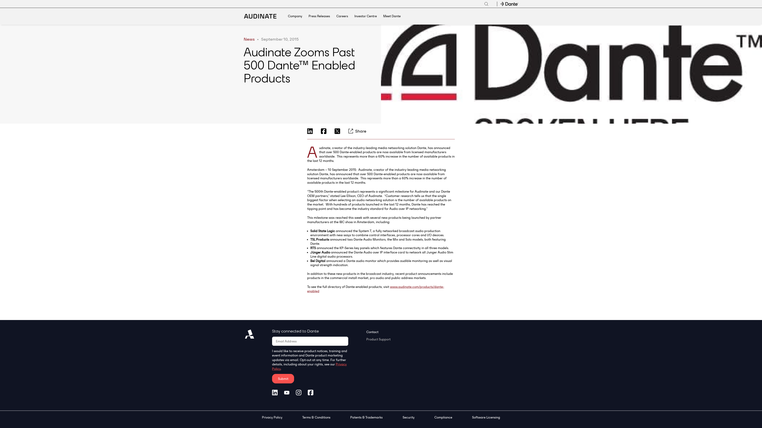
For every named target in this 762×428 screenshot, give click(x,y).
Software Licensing (486, 417)
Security (409, 417)
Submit (283, 379)
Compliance (443, 417)
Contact (372, 332)
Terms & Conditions (316, 417)
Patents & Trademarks (366, 417)
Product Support (378, 339)
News (249, 39)
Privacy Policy (272, 417)
